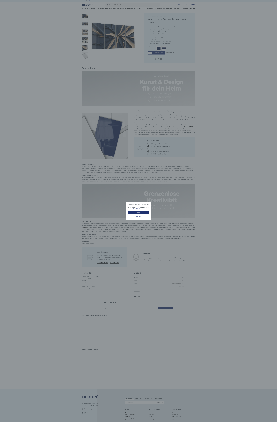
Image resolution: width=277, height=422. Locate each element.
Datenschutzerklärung (137, 208)
